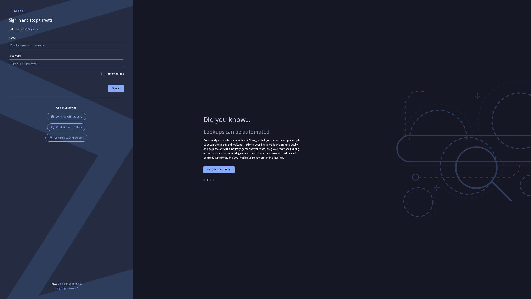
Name (12, 38)
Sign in (116, 88)
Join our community (70, 284)
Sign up (33, 29)
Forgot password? (66, 288)
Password (15, 56)
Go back (19, 11)
